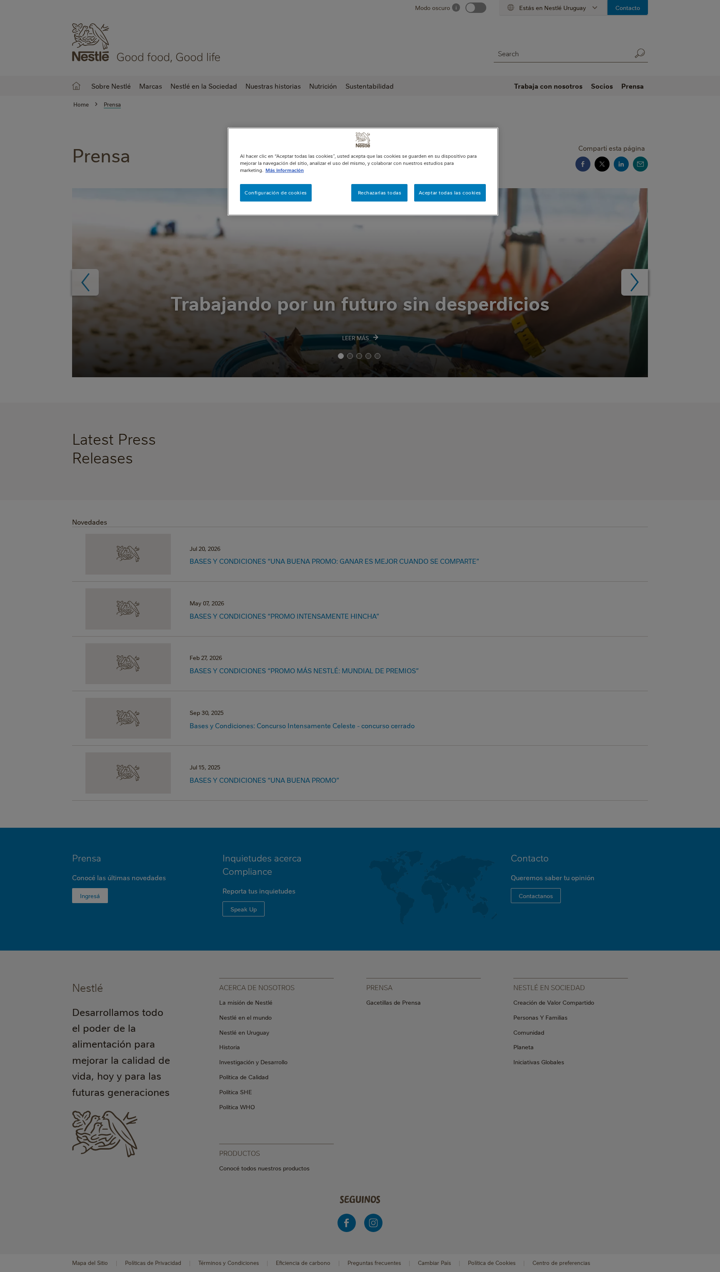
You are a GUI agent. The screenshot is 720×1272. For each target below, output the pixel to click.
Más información (284, 170)
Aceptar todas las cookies (450, 192)
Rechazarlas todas (380, 192)
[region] (363, 171)
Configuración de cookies (276, 192)
